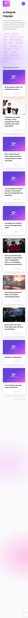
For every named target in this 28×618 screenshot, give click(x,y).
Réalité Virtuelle (13, 46)
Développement (19, 42)
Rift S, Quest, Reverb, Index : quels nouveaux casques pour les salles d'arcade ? (13, 157)
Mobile (5, 39)
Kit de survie (20, 36)
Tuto (20, 46)
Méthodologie (15, 33)
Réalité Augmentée (15, 55)
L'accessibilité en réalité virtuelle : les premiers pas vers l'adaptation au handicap (14, 192)
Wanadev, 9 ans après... (13, 357)
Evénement (6, 33)
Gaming (16, 49)
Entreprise (6, 52)
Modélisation (14, 52)
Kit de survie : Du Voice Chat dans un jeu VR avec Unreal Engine (14, 327)
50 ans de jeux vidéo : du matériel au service (13, 88)
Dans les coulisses (8, 58)
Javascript (12, 36)
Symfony (10, 42)
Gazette (16, 58)
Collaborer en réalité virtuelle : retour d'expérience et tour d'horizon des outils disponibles (12, 121)
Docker (5, 36)
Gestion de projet (7, 49)
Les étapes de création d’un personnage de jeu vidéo (13, 225)
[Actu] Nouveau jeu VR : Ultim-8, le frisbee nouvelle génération (13, 294)
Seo (4, 42)
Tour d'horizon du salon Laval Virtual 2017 (13, 386)
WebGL (5, 46)
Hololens (5, 55)
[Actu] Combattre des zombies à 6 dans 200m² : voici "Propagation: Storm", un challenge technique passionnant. (14, 260)
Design (5, 61)
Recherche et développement (16, 39)
